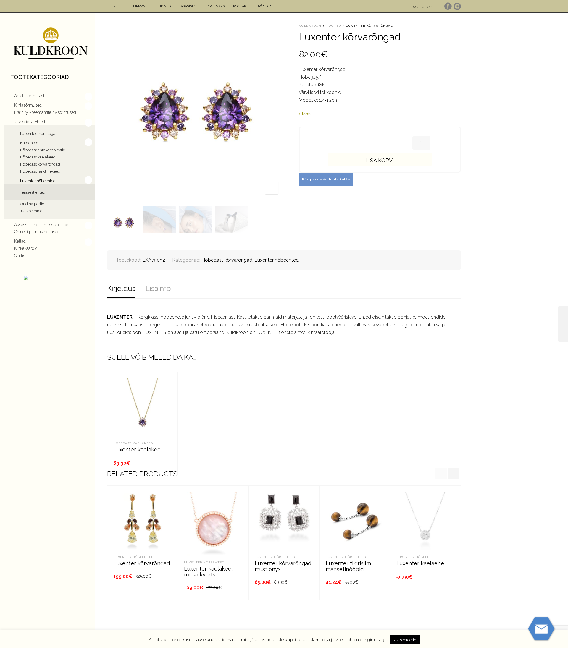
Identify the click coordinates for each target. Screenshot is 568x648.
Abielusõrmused (29, 95)
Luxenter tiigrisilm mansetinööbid (348, 566)
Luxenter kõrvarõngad (141, 563)
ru (422, 6)
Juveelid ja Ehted (29, 121)
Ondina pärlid (32, 204)
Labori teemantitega (37, 133)
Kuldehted (29, 143)
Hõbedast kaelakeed (38, 157)
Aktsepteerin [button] (405, 640)
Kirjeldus (121, 288)
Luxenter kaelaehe (420, 563)
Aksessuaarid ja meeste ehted (41, 224)
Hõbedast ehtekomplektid (42, 150)
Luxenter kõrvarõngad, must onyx (283, 566)
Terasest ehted (32, 192)
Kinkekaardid (26, 248)
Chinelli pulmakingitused (36, 231)
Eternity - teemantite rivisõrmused (45, 112)
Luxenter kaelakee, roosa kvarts (208, 572)
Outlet (19, 255)
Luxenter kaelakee (137, 449)
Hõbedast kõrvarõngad (40, 164)
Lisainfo (158, 288)
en (429, 6)
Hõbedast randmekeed (40, 171)
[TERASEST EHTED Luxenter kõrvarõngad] (563, 324)
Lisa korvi (379, 160)
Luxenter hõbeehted (38, 181)
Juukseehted (31, 211)
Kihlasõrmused (28, 105)
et (415, 6)
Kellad (20, 241)
